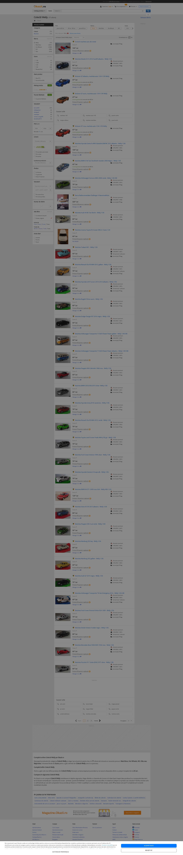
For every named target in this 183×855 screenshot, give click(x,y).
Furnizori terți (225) (107, 845)
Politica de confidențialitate (107, 849)
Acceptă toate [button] (149, 845)
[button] (61, 851)
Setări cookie (95, 849)
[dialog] (91, 848)
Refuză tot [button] (148, 850)
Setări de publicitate (55, 849)
